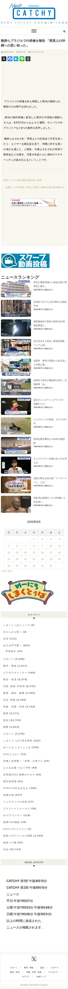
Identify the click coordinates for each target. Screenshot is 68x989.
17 (51, 552)
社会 (6, 849)
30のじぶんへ (11, 754)
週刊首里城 (10, 781)
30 (42, 565)
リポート (8, 733)
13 (17, 552)
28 (25, 565)
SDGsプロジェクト (15, 828)
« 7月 (3, 571)
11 (59, 545)
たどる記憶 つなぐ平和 (17, 767)
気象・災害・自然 (14, 706)
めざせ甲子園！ (12, 645)
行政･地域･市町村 (14, 686)
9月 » (9, 571)
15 (34, 552)
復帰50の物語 (11, 822)
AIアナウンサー (12, 815)
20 (17, 559)
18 (59, 552)
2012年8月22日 (37, 52)
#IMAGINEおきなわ (15, 788)
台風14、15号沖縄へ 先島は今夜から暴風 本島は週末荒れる (36, 187)
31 (51, 565)
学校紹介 (11, 651)
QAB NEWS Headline (38, 985)
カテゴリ (26, 976)
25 (59, 559)
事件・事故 (10, 665)
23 (42, 559)
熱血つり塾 (10, 842)
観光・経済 (10, 679)
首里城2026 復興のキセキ (19, 774)
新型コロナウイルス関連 (18, 835)
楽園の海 (8, 795)
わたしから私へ (12, 631)
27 (17, 565)
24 (51, 559)
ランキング (53, 972)
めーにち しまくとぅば (17, 747)
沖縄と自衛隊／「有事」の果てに (23, 761)
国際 (6, 727)
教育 (6, 713)
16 (42, 552)
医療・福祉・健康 (14, 693)
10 (51, 545)
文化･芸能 (9, 699)
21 (25, 559)
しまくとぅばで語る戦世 (18, 740)
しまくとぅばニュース (16, 625)
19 (8, 559)
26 (8, 565)
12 (8, 552)
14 (25, 552)
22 (34, 559)
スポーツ (8, 659)
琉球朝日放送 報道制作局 (14, 52)
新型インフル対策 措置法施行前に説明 (21, 180)
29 (34, 565)
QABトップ (41, 976)
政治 (6, 720)
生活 (6, 638)
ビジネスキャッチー (15, 672)
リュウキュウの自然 (15, 801)
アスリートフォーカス (16, 808)
